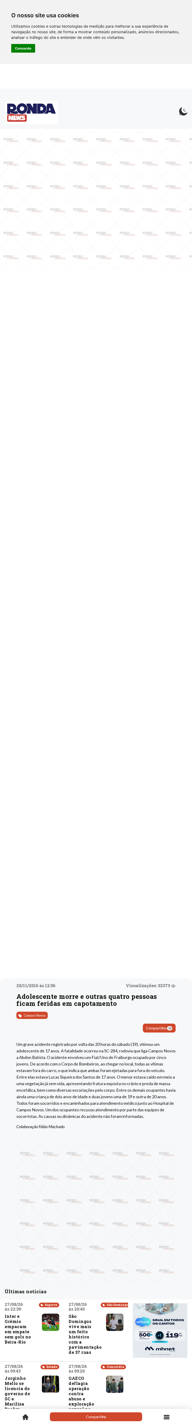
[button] (28, 1213)
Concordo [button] (23, 48)
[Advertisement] (160, 1385)
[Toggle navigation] (166, 1417)
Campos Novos (34, 1015)
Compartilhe (158, 1028)
